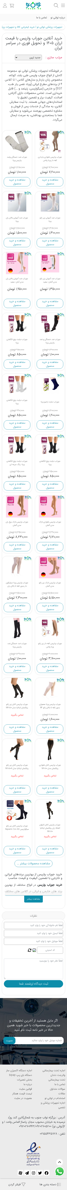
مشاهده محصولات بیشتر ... (33, 863)
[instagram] (33, 1172)
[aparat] (20, 1172)
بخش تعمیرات (24, 1080)
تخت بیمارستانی (56, 1080)
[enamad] (33, 1152)
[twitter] (40, 1172)
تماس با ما (41, 18)
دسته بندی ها (48, 1184)
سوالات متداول (57, 1089)
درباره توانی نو (58, 18)
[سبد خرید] (11, 3)
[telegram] (27, 1172)
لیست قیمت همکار (22, 1094)
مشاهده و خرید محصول (50, 182)
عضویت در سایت (23, 1098)
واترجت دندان (57, 1075)
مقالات (61, 1094)
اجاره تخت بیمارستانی (53, 1070)
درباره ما (28, 1084)
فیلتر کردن (15, 1184)
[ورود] (4, 3)
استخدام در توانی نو (55, 1098)
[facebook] (46, 1172)
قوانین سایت (25, 1089)
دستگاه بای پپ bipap (20, 1075)
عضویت (9, 1040)
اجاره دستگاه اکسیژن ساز (19, 1070)
